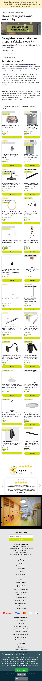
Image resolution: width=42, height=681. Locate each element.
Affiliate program (21, 606)
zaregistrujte (30, 64)
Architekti (21, 623)
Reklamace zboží (21, 597)
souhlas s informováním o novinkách (21, 67)
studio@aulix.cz (23, 552)
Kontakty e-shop (21, 608)
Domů (5, 12)
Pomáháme (21, 577)
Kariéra (21, 579)
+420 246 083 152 (24, 550)
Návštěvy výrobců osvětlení (21, 629)
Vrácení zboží (21, 595)
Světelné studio (21, 566)
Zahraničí (21, 647)
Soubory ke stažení (21, 637)
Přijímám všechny (21, 670)
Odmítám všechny (21, 679)
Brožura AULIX (21, 582)
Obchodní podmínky (21, 600)
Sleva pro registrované (21, 589)
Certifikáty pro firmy (21, 631)
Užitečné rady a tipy (21, 650)
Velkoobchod (21, 620)
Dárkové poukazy (21, 603)
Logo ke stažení (21, 574)
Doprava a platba (21, 592)
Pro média (21, 571)
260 (23, 474)
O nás (21, 563)
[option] (21, 486)
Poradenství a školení (21, 626)
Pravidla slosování (21, 640)
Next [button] (40, 485)
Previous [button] (2, 485)
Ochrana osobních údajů (21, 634)
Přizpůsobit (21, 674)
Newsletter (21, 568)
